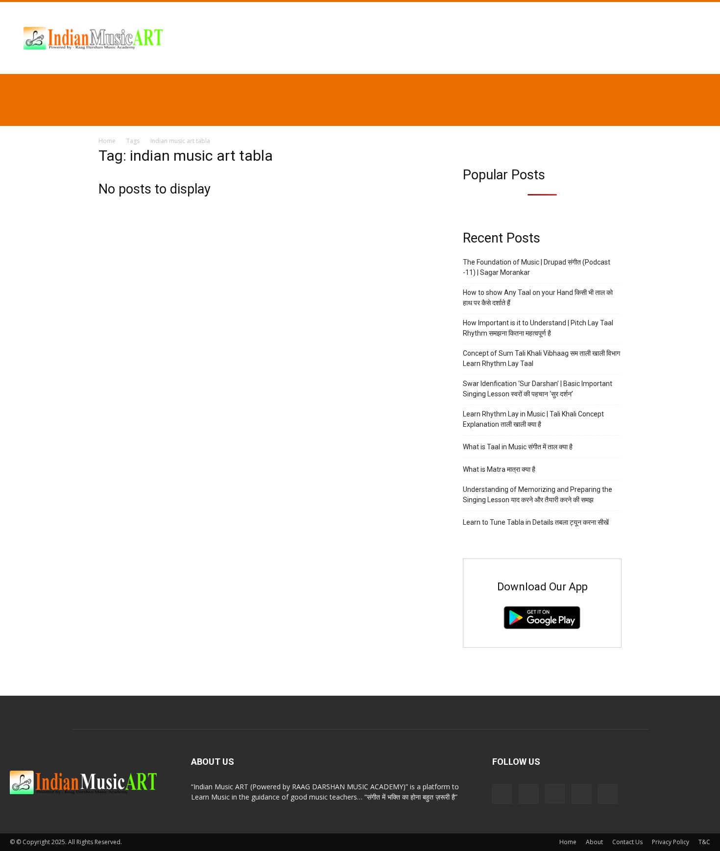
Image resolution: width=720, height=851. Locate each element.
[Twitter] (581, 794)
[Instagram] (555, 793)
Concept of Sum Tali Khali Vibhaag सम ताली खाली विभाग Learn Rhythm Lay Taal (541, 358)
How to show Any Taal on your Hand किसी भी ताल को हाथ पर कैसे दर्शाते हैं (538, 298)
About (594, 842)
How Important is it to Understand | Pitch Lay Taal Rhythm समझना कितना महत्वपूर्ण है (538, 328)
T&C (704, 842)
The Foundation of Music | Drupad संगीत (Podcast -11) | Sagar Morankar (536, 267)
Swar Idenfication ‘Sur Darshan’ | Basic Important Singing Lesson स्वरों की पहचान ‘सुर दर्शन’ (537, 389)
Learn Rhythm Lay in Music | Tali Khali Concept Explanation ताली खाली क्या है (533, 419)
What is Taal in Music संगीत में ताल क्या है (518, 447)
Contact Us (627, 842)
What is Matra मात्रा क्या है (499, 469)
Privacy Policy (670, 842)
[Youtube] (608, 794)
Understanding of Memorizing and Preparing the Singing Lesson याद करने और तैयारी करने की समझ (537, 495)
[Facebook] (528, 794)
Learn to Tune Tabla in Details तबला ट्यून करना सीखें (536, 522)
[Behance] (502, 794)
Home (107, 141)
